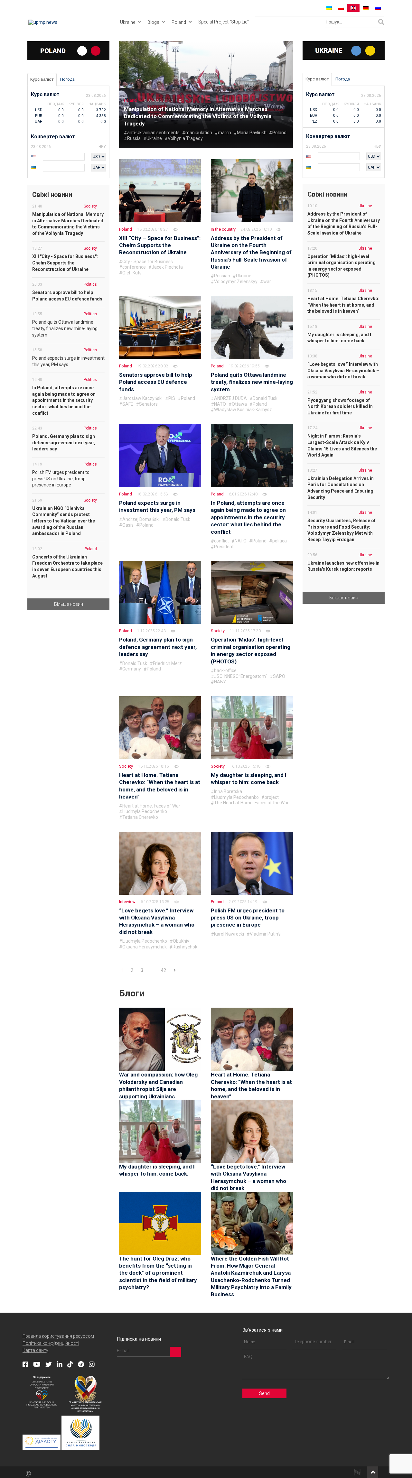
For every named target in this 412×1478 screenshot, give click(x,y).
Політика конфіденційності (51, 1343)
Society (218, 630)
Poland (179, 22)
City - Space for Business (147, 261)
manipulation (198, 132)
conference (134, 267)
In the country (223, 229)
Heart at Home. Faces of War (151, 805)
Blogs (153, 22)
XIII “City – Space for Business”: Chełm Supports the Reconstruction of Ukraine (160, 245)
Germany (131, 668)
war (267, 281)
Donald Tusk (265, 398)
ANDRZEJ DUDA (230, 398)
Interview (127, 901)
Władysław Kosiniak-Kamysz (243, 409)
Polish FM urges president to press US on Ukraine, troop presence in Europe (248, 917)
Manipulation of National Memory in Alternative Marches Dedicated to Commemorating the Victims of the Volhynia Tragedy (197, 116)
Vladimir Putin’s (265, 934)
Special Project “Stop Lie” (223, 21)
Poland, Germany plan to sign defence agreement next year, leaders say (158, 646)
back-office (225, 670)
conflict (221, 540)
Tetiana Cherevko (140, 817)
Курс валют (42, 79)
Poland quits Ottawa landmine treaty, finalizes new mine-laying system (252, 382)
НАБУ (220, 681)
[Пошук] (381, 22)
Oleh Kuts (132, 272)
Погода (67, 79)
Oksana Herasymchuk (144, 946)
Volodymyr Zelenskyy (236, 281)
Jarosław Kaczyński (142, 398)
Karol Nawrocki (229, 934)
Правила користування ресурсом (58, 1336)
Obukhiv (181, 941)
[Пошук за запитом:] (351, 22)
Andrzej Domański (141, 519)
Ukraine (127, 22)
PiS (171, 398)
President (224, 546)
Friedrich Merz (167, 663)
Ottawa (239, 404)
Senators (148, 404)
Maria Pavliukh (252, 132)
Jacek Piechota (167, 267)
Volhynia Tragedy (185, 138)
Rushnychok (185, 946)
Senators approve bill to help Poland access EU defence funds (155, 382)
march (224, 132)
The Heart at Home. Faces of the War (251, 802)
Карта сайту (35, 1350)
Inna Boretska (228, 791)
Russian (222, 275)
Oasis (128, 525)
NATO (220, 404)
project (272, 797)
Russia (134, 138)
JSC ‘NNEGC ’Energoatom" (240, 676)
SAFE (127, 404)
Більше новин (68, 604)
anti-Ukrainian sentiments (153, 132)
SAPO (279, 676)
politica (279, 540)
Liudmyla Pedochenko (144, 811)
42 (163, 970)
